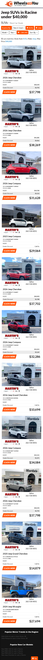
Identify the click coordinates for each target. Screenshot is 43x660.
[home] (22, 4)
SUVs (30, 28)
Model (4, 32)
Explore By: (6, 28)
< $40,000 (23, 32)
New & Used (18, 28)
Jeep (39, 28)
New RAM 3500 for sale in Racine (12, 651)
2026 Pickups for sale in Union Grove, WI (15, 638)
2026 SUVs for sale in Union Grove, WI (14, 636)
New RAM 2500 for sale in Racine (12, 653)
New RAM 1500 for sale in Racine (12, 649)
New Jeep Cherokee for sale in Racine (14, 655)
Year (12, 32)
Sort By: (33, 32)
